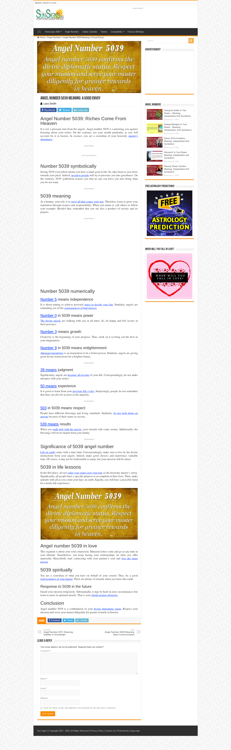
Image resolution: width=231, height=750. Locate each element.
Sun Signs (42, 731)
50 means (48, 386)
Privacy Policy (97, 731)
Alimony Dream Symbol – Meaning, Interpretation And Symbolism (176, 169)
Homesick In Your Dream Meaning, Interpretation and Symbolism (176, 155)
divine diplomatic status (107, 609)
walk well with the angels (67, 429)
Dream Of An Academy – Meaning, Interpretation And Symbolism (176, 141)
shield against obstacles (104, 595)
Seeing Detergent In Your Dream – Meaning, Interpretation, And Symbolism (178, 127)
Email (43, 688)
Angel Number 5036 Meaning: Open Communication (120, 632)
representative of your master (56, 579)
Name (43, 679)
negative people (80, 175)
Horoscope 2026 (52, 32)
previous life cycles (83, 391)
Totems (104, 32)
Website (44, 698)
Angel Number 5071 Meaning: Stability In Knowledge (58, 632)
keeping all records (78, 375)
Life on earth (47, 452)
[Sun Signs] (50, 14)
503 (43, 408)
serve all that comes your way (87, 201)
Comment (45, 651)
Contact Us (110, 731)
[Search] (191, 40)
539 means (49, 424)
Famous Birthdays (136, 32)
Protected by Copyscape (128, 731)
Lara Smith (50, 103)
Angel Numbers (72, 32)
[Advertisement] (169, 72)
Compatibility (117, 32)
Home (39, 31)
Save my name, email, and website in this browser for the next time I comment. (80, 708)
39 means (48, 370)
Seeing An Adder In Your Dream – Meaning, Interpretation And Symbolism (177, 113)
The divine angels (50, 320)
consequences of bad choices (80, 308)
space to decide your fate (98, 304)
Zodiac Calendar (89, 32)
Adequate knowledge (51, 353)
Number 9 (48, 348)
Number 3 (48, 331)
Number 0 (48, 315)
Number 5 (48, 299)
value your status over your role (84, 472)
